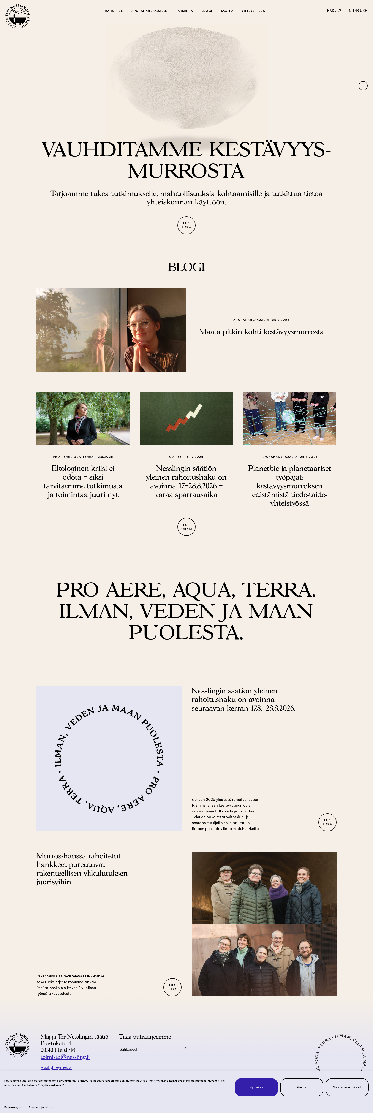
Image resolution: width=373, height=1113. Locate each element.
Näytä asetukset (347, 1087)
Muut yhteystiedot (56, 1067)
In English (358, 10)
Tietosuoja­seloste (41, 1107)
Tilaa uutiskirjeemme (145, 1036)
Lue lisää (186, 225)
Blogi (207, 11)
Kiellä (302, 1087)
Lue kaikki (186, 527)
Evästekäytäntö (15, 1107)
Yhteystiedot (255, 11)
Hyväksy (256, 1087)
